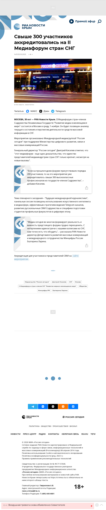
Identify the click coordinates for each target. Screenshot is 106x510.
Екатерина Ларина (60, 290)
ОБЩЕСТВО (46, 426)
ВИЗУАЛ (73, 426)
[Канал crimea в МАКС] (73, 406)
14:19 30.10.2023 (20, 54)
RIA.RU (84, 434)
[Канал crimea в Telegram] (33, 406)
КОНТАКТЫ (53, 434)
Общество (83, 286)
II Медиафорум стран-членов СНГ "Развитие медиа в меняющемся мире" (47, 286)
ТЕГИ (93, 434)
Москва (78, 282)
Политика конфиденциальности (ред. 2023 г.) (42, 456)
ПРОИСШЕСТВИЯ (60, 426)
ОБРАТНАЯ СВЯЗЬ (70, 434)
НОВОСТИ (15, 434)
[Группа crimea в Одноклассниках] (63, 406)
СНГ (70, 282)
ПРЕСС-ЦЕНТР (29, 434)
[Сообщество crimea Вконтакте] (43, 406)
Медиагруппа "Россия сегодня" (37, 282)
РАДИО (42, 434)
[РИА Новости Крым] (29, 26)
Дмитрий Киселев (59, 282)
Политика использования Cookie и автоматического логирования (52, 453)
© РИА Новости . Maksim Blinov (24, 105)
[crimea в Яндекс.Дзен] (53, 406)
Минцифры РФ (44, 290)
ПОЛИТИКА (34, 426)
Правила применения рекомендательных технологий (46, 458)
